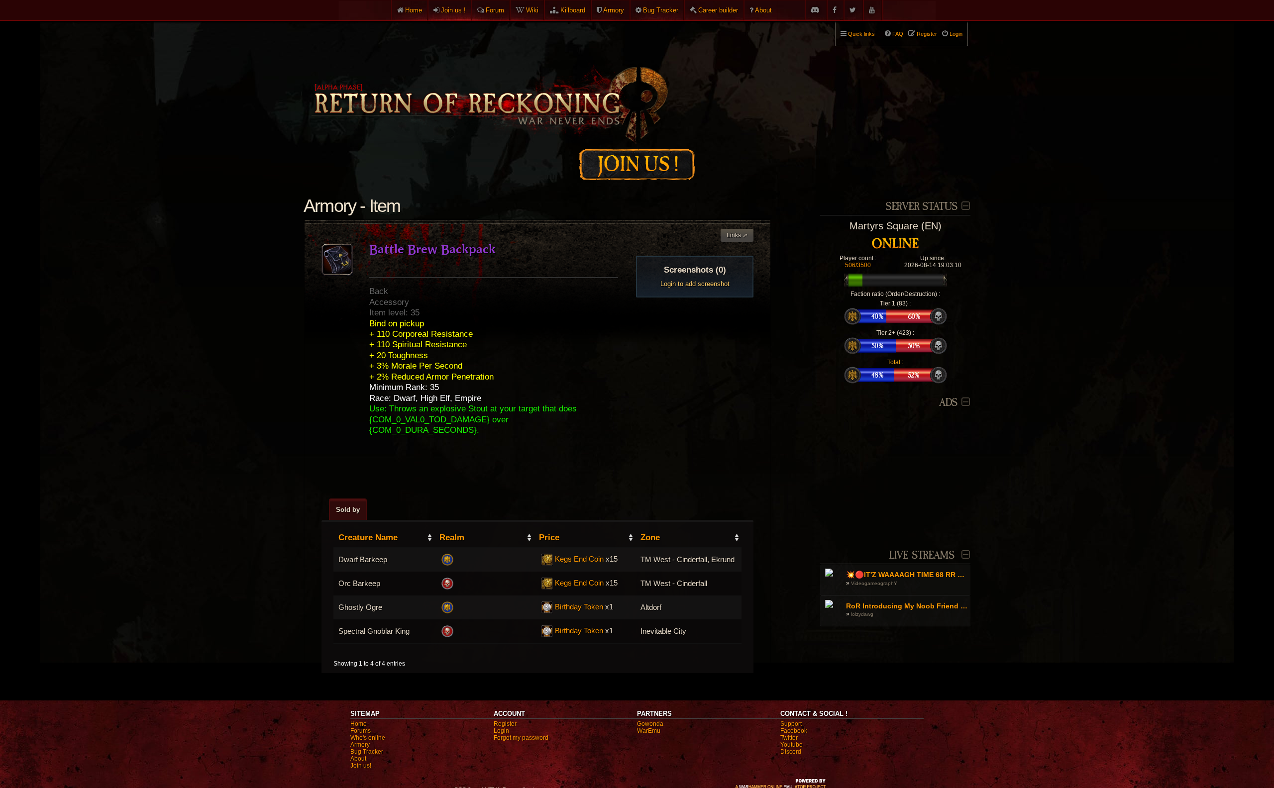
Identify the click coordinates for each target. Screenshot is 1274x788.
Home (413, 10)
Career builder (718, 10)
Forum (495, 10)
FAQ (897, 34)
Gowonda (650, 723)
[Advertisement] (895, 473)
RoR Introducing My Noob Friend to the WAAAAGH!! (907, 606)
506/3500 (858, 265)
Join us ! (453, 10)
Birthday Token (579, 607)
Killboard (572, 10)
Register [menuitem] (927, 34)
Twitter (789, 737)
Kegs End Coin (579, 559)
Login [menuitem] (956, 34)
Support (791, 723)
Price (549, 537)
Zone (650, 537)
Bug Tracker (660, 10)
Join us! (360, 765)
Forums (360, 730)
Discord (790, 751)
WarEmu (648, 730)
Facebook (793, 730)
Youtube (791, 744)
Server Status (921, 206)
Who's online (367, 737)
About (763, 10)
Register (505, 723)
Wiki (532, 10)
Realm (451, 537)
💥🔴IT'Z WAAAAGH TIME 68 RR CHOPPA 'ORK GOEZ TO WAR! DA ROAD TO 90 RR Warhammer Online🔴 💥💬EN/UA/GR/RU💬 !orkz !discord (907, 575)
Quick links (861, 34)
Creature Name (368, 537)
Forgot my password (521, 737)
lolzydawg (862, 614)
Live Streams (922, 555)
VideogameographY (874, 583)
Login (501, 730)
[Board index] (489, 80)
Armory (613, 10)
